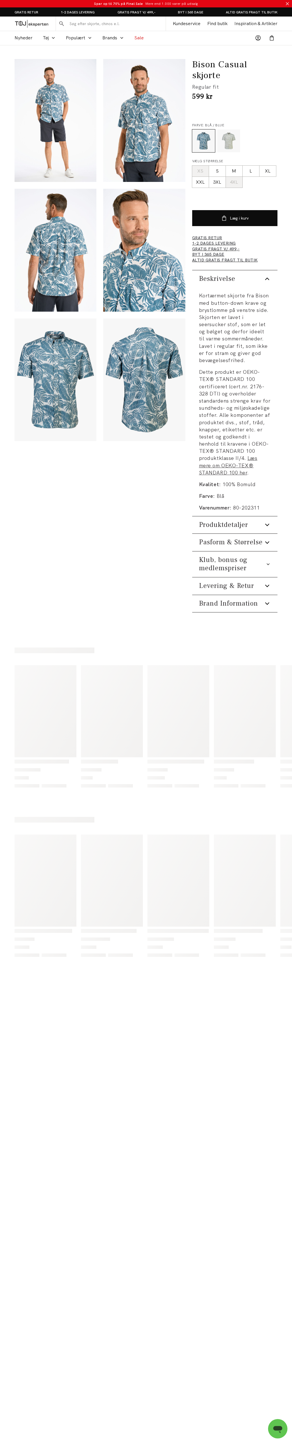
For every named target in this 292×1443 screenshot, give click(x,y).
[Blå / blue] (203, 140)
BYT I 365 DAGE (190, 12)
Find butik (217, 24)
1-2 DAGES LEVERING (78, 12)
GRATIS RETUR (26, 12)
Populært (75, 38)
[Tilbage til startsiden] (32, 23)
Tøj (46, 38)
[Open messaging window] (277, 1428)
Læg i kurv (239, 218)
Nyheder (24, 38)
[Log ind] (258, 37)
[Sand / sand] (228, 140)
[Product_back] (144, 379)
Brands (109, 38)
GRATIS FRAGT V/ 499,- (136, 12)
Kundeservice (186, 24)
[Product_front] (55, 379)
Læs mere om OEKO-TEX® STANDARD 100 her (228, 465)
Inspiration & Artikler (255, 24)
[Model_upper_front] (144, 120)
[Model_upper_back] (55, 250)
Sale (139, 38)
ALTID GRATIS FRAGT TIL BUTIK (251, 12)
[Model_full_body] (55, 120)
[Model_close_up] (144, 250)
